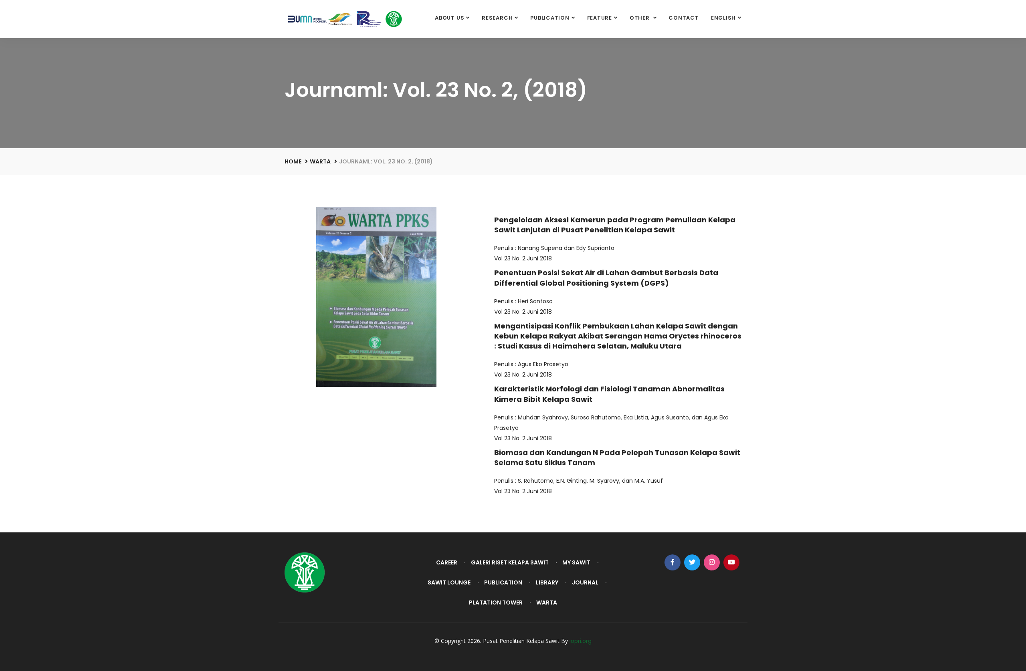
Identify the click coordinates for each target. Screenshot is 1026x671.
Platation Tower (496, 602)
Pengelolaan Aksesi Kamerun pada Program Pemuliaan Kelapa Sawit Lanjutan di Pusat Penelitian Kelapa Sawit (614, 225)
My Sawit (576, 562)
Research (497, 18)
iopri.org (581, 641)
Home (293, 161)
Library (547, 582)
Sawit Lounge (449, 582)
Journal (585, 582)
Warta (320, 161)
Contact (684, 18)
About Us (449, 18)
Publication (550, 18)
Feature (599, 18)
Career (446, 562)
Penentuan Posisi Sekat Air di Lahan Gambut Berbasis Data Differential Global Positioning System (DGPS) (606, 278)
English (723, 18)
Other (640, 18)
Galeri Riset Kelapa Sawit (510, 562)
